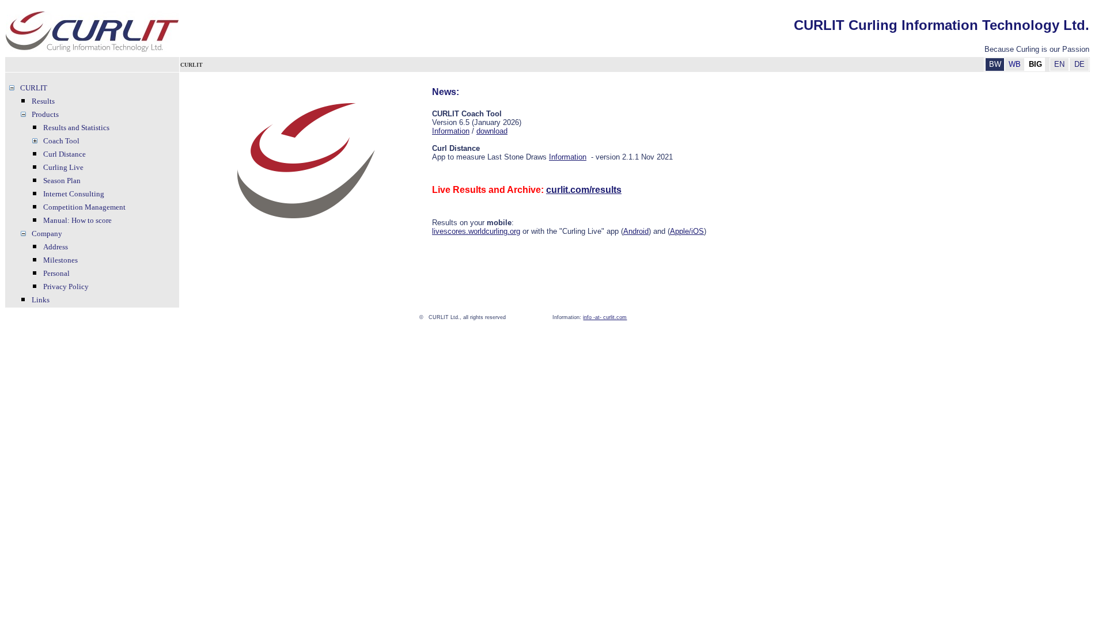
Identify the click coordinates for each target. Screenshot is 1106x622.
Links (41, 299)
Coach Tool (61, 140)
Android (636, 231)
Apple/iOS (687, 231)
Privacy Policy (66, 286)
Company (47, 233)
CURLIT (33, 88)
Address (55, 246)
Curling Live (63, 167)
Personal (56, 273)
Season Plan (62, 180)
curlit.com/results (584, 190)
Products (45, 114)
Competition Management (84, 207)
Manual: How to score (77, 220)
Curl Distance (64, 154)
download (491, 131)
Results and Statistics (76, 127)
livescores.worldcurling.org (476, 231)
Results (43, 101)
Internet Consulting (73, 193)
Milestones (60, 260)
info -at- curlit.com (605, 317)
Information (450, 131)
